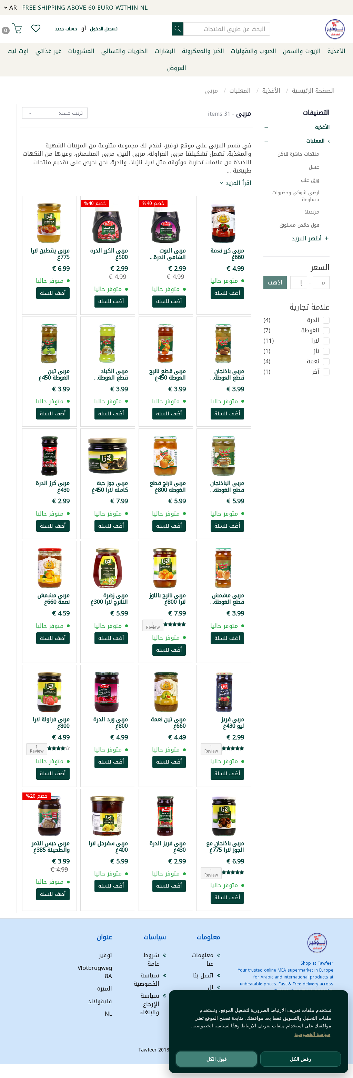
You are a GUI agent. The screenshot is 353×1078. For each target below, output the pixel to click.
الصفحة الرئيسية (313, 90)
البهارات (165, 50)
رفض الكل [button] (300, 1059)
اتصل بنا (203, 975)
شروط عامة (151, 959)
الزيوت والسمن (302, 50)
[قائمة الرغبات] (36, 29)
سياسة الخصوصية (146, 979)
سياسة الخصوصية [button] (312, 1034)
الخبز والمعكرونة (203, 50)
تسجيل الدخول (104, 28)
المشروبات (81, 50)
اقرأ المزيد (237, 182)
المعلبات (241, 90)
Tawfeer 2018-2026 (160, 1050)
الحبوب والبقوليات (253, 50)
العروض (176, 67)
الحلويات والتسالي (124, 50)
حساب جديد (66, 28)
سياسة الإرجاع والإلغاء (149, 1004)
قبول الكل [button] (216, 1059)
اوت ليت (18, 50)
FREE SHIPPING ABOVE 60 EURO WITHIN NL (85, 7)
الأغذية (336, 50)
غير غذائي (48, 50)
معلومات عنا (202, 959)
